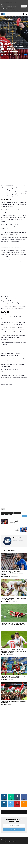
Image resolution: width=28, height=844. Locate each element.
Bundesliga (10, 513)
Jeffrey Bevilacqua (6, 576)
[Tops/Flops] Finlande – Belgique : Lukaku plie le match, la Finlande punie (13, 677)
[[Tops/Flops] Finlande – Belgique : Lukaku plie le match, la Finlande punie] (14, 666)
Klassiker (4, 514)
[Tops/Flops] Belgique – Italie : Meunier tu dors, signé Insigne (13, 598)
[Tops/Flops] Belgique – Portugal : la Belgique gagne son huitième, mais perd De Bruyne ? (13, 624)
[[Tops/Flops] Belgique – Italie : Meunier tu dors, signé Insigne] (14, 587)
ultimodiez (6, 54)
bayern (4, 513)
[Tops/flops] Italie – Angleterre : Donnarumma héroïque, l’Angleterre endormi (12, 573)
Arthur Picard (5, 654)
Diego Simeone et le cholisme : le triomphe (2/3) (17, 521)
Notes (10, 514)
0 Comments (19, 54)
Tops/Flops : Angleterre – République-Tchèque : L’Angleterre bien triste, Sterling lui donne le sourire (13, 651)
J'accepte (23, 6)
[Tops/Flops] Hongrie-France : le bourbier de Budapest (13, 702)
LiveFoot (3, 841)
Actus (6, 18)
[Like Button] (3, 509)
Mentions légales (8, 841)
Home (2, 18)
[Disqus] (14, 728)
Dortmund (17, 513)
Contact (14, 841)
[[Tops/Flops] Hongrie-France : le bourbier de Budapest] (14, 691)
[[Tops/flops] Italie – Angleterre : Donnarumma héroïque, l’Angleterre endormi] (14, 561)
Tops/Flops (10, 18)
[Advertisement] (14, 124)
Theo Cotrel (5, 679)
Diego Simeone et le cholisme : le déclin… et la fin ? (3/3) (11, 529)
